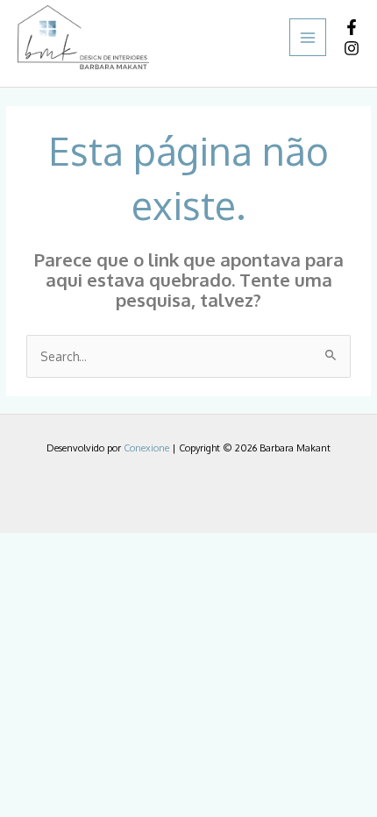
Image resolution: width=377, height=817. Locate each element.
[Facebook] (351, 27)
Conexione (146, 448)
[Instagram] (351, 48)
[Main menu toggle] (308, 37)
